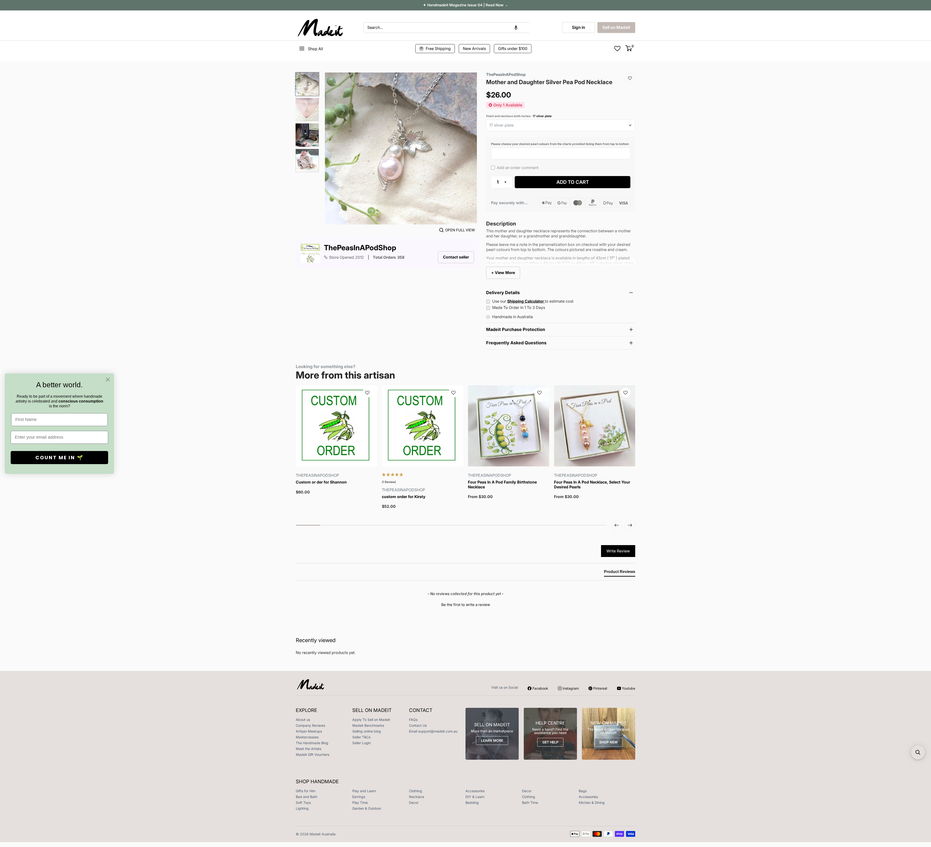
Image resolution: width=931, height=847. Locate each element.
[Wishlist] (630, 78)
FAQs (413, 720)
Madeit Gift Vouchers (312, 754)
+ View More (503, 272)
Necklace (416, 797)
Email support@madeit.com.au (433, 731)
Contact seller (456, 257)
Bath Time (530, 802)
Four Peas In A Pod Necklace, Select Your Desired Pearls (592, 484)
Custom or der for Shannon (321, 482)
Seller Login (361, 743)
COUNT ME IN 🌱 (59, 457)
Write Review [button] (618, 551)
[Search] (535, 27)
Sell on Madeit (616, 27)
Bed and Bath (306, 797)
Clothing (415, 791)
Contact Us (418, 725)
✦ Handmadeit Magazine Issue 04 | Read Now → (465, 5)
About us (303, 720)
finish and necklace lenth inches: (519, 116)
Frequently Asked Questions (516, 342)
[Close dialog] (108, 379)
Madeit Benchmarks (368, 725)
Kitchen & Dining (592, 802)
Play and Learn (364, 791)
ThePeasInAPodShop (360, 248)
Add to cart (572, 182)
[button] (516, 27)
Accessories (475, 791)
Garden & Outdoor (366, 808)
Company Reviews (310, 725)
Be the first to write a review (465, 604)
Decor (526, 791)
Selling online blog (366, 731)
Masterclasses (307, 737)
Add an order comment (517, 167)
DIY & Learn (475, 797)
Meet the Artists (308, 749)
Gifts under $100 (512, 48)
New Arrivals (474, 48)
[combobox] (446, 27)
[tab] (619, 572)
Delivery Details (503, 292)
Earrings (358, 797)
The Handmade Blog (312, 743)
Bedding (472, 802)
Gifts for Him (305, 791)
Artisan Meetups (309, 731)
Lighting (302, 808)
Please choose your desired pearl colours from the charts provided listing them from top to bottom (560, 144)
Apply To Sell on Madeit (371, 720)
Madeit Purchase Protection (515, 329)
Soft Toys (303, 802)
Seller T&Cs (361, 737)
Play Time (360, 802)
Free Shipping (438, 48)
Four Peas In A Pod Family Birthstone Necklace (502, 484)
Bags (583, 791)
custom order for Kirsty (403, 496)
